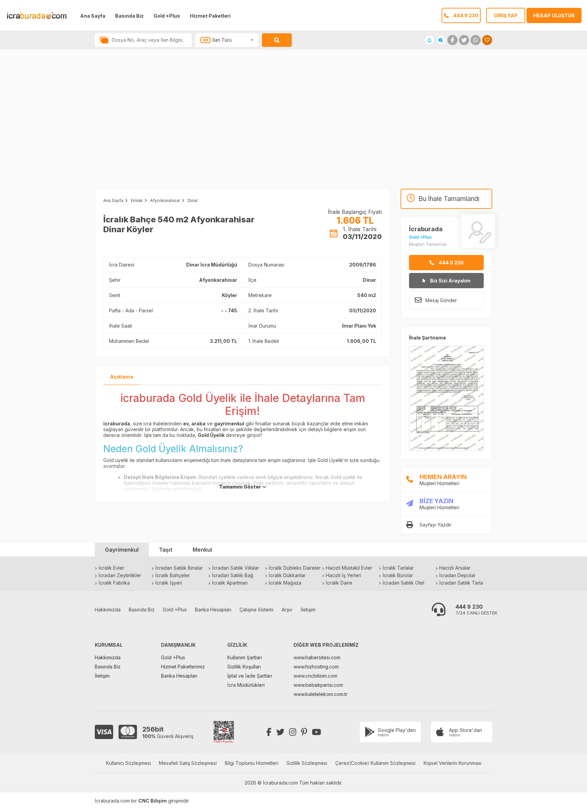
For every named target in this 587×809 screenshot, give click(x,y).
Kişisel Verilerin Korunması (452, 763)
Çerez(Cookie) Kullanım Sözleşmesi (375, 763)
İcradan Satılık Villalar (235, 568)
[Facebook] (268, 732)
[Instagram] (292, 732)
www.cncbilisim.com (315, 676)
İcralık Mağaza (285, 583)
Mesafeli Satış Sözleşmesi (188, 763)
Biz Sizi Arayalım (449, 280)
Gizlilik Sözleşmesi (306, 763)
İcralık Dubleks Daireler (295, 568)
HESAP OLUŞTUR (554, 15)
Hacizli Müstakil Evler (349, 568)
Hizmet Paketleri (210, 16)
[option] (147, 126)
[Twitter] (280, 732)
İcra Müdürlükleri (246, 685)
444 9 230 (451, 262)
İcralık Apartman (230, 583)
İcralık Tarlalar (398, 568)
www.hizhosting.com (316, 666)
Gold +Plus (167, 16)
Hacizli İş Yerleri (343, 575)
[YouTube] (316, 732)
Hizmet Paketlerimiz (183, 666)
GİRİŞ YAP (506, 15)
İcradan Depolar (457, 575)
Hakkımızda (108, 609)
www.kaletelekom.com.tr (321, 694)
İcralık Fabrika (114, 583)
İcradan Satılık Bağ (232, 575)
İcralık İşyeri (168, 583)
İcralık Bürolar (398, 575)
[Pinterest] (304, 732)
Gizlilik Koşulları (244, 666)
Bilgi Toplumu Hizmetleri (251, 763)
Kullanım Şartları (244, 657)
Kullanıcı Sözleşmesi (128, 763)
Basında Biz (129, 16)
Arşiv (287, 609)
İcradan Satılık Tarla (461, 583)
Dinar (193, 200)
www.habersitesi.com (317, 657)
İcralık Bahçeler (172, 575)
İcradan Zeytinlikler (120, 575)
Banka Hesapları (213, 609)
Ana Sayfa (92, 16)
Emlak (137, 200)
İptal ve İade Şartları (249, 676)
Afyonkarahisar (165, 200)
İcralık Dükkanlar (287, 575)
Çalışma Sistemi (256, 609)
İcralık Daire (339, 583)
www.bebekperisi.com (318, 685)
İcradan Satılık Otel (403, 583)
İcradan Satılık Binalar (179, 568)
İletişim (308, 609)
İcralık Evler (111, 568)
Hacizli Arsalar (454, 568)
